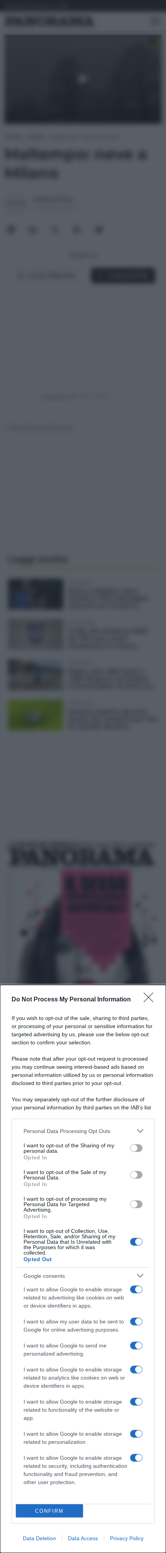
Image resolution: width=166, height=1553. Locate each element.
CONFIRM (49, 1511)
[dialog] (83, 1269)
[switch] (136, 1148)
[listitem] (83, 1131)
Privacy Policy (127, 1538)
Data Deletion (39, 1538)
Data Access (83, 1538)
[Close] (151, 999)
